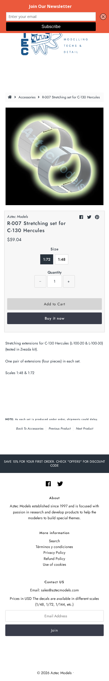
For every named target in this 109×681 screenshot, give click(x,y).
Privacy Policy (54, 552)
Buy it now (55, 318)
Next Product (84, 428)
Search (54, 541)
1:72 (46, 259)
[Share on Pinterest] (97, 217)
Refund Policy (54, 558)
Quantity (55, 272)
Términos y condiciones (54, 546)
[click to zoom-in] (95, 116)
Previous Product (60, 428)
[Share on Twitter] (89, 217)
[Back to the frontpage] (10, 97)
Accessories (27, 97)
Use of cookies (54, 564)
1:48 (61, 259)
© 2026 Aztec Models (54, 672)
